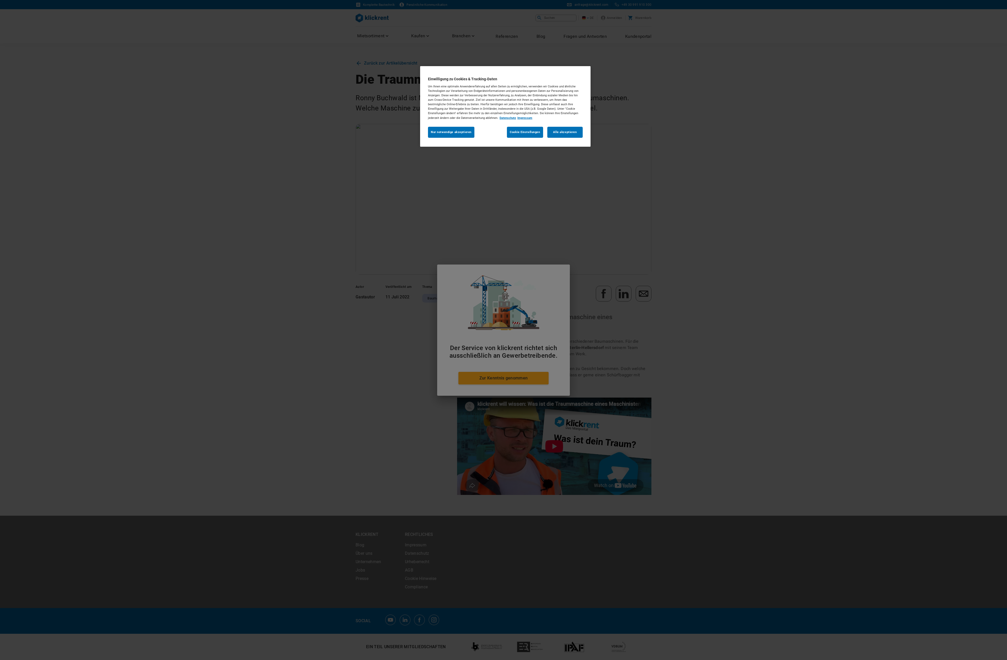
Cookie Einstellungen (525, 132)
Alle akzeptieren (565, 132)
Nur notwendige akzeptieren (451, 132)
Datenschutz (508, 118)
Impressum (524, 118)
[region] (505, 106)
